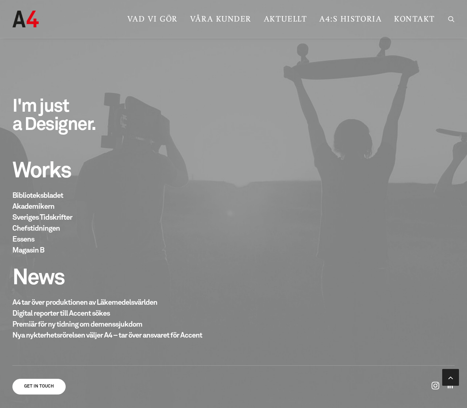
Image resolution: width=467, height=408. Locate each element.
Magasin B (28, 250)
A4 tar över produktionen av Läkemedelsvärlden (84, 302)
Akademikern (33, 206)
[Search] (451, 19)
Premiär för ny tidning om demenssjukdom (77, 324)
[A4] (25, 19)
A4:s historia (350, 18)
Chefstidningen (36, 228)
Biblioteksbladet (37, 195)
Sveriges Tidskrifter (42, 217)
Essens (23, 239)
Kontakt (414, 18)
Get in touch (39, 386)
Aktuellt (285, 18)
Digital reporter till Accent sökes (61, 313)
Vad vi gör (152, 18)
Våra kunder (220, 18)
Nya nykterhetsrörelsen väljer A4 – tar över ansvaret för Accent (107, 335)
